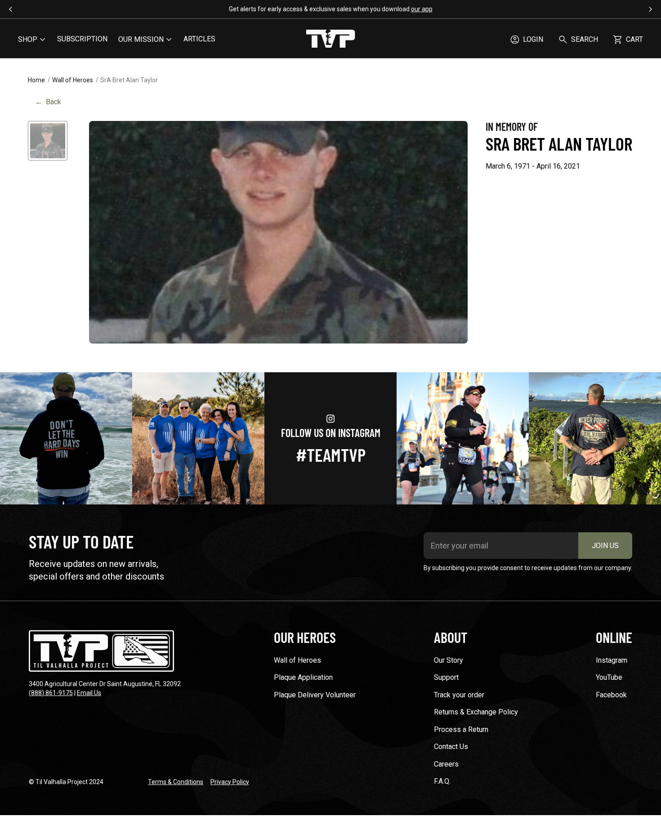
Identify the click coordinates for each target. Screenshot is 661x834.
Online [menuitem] (614, 637)
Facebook (611, 695)
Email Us (89, 692)
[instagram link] (66, 438)
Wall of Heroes (72, 80)
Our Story (448, 660)
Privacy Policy (229, 781)
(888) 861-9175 (51, 692)
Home (36, 80)
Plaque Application (303, 677)
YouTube (609, 677)
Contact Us (451, 746)
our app (422, 9)
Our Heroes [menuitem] (305, 637)
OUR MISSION (141, 39)
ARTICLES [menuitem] (199, 39)
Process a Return (461, 729)
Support (446, 677)
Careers (446, 764)
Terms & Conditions (175, 781)
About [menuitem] (450, 637)
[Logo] (330, 39)
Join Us (605, 545)
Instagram (611, 660)
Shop (27, 39)
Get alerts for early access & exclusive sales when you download (331, 9)
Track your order (459, 695)
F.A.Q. (442, 781)
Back (48, 102)
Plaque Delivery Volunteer (315, 695)
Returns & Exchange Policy (476, 712)
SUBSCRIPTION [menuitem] (82, 39)
